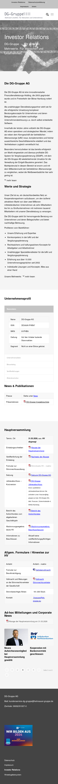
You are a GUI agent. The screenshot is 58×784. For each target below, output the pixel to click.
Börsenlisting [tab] (11, 364)
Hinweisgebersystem (12, 774)
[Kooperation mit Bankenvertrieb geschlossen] (42, 637)
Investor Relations (18, 2)
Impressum (24, 6)
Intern (34, 6)
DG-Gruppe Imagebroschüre (37, 402)
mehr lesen (12, 180)
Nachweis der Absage (40, 456)
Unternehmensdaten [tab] (14, 357)
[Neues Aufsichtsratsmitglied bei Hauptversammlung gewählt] (16, 637)
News (35, 395)
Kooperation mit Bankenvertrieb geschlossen (38, 651)
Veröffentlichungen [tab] (13, 371)
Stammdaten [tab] (11, 309)
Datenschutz (9, 760)
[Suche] (46, 14)
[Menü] (52, 14)
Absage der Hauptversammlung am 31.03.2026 (28, 621)
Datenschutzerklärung (36, 2)
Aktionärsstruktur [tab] (13, 378)
